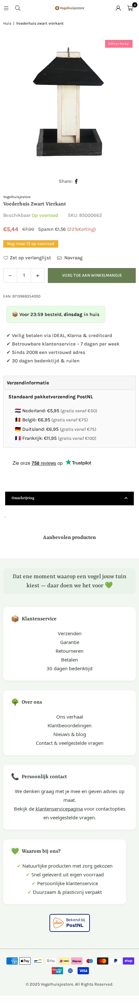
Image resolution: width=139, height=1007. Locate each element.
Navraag (73, 258)
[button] (130, 8)
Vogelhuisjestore (17, 197)
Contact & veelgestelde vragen (69, 743)
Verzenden (69, 633)
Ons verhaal (69, 716)
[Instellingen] (118, 8)
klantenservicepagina (59, 808)
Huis (7, 23)
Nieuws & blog (69, 734)
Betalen (69, 659)
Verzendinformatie (28, 383)
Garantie (69, 642)
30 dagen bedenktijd (69, 668)
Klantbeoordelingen (69, 725)
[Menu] (6, 8)
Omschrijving (23, 498)
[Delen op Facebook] (76, 181)
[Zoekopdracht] (18, 8)
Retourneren (69, 651)
